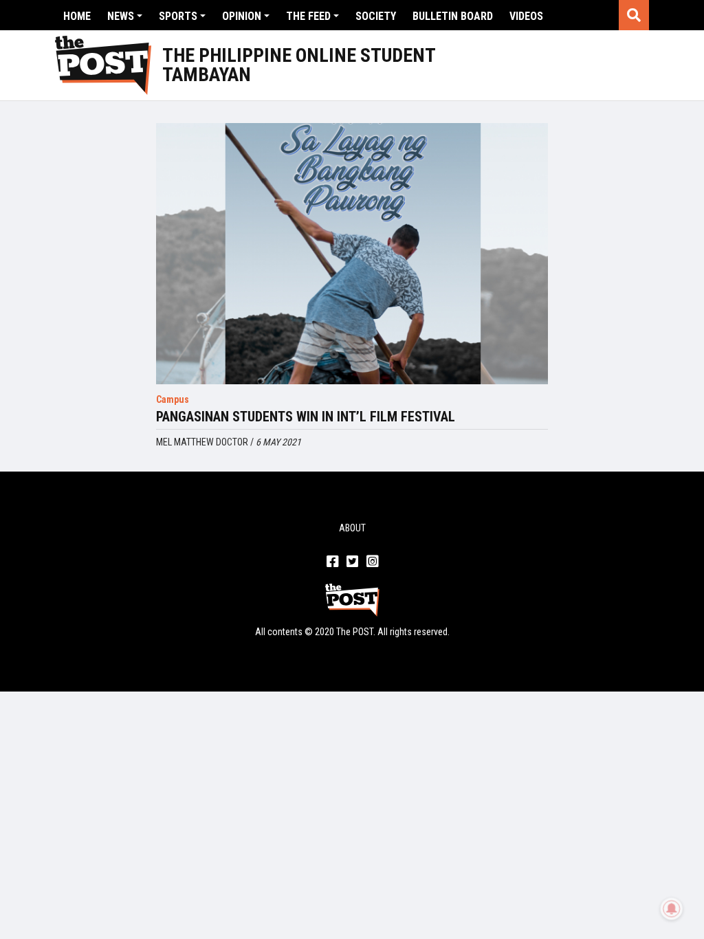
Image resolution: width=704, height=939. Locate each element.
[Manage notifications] (672, 909)
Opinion (241, 16)
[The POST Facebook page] (332, 562)
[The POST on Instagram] (372, 562)
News (120, 16)
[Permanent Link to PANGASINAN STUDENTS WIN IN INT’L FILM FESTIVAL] (352, 253)
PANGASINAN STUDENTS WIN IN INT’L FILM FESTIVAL (305, 416)
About (352, 527)
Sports (178, 16)
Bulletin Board (452, 16)
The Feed (308, 16)
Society (375, 16)
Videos (526, 16)
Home (77, 16)
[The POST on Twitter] (352, 562)
